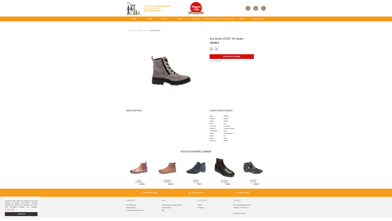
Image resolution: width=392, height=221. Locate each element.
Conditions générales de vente (134, 210)
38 (211, 49)
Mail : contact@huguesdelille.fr (241, 205)
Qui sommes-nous (131, 205)
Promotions (201, 207)
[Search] (248, 8)
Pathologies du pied (227, 19)
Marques (242, 19)
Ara (135, 30)
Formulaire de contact (239, 213)
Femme (134, 19)
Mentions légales (131, 207)
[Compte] (255, 8)
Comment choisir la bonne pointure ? (172, 205)
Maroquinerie (196, 19)
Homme (149, 19)
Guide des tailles (166, 207)
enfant (165, 19)
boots (146, 30)
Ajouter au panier (231, 56)
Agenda (200, 205)
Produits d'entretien (211, 19)
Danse (180, 19)
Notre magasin (258, 19)
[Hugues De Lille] (196, 8)
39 (216, 49)
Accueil (130, 30)
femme (140, 30)
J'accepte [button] (21, 214)
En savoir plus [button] (9, 209)
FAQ (163, 210)
